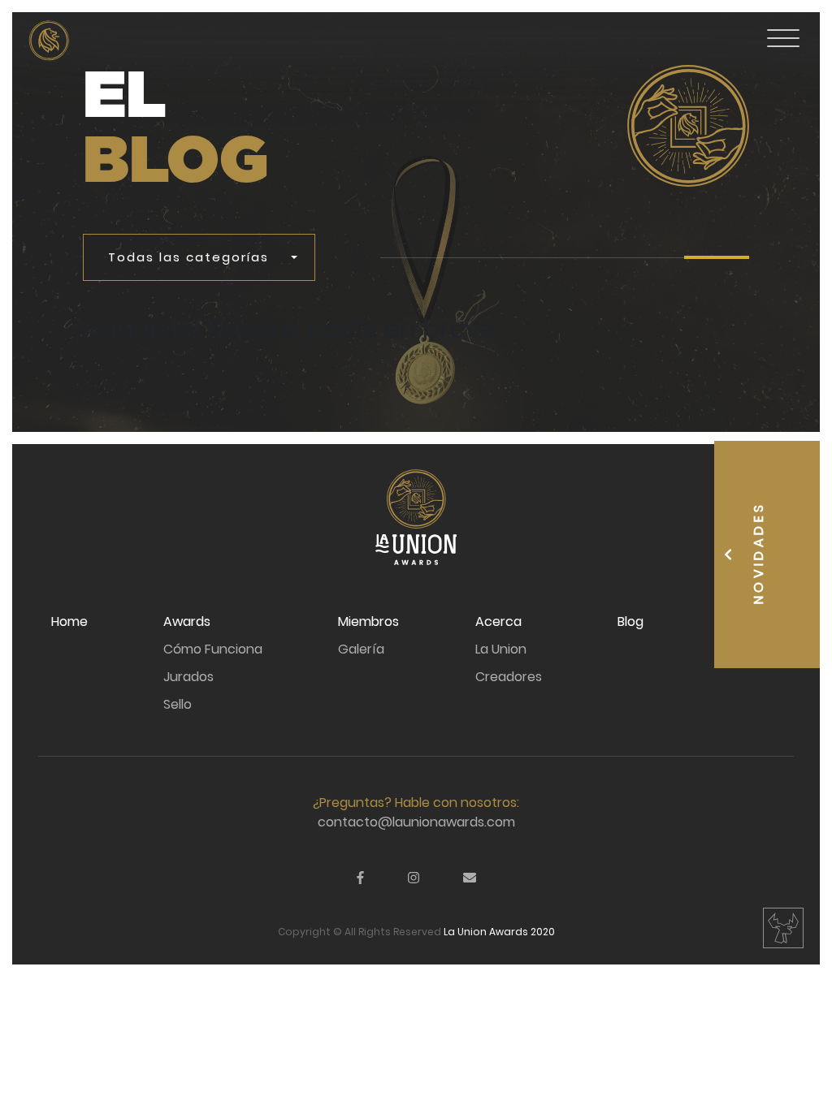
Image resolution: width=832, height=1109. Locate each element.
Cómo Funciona (212, 649)
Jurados (188, 676)
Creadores (508, 676)
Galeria (69, 99)
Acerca (498, 621)
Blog (631, 621)
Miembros (368, 621)
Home (69, 621)
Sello (177, 704)
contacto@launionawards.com (416, 822)
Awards (186, 621)
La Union (500, 649)
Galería (361, 649)
